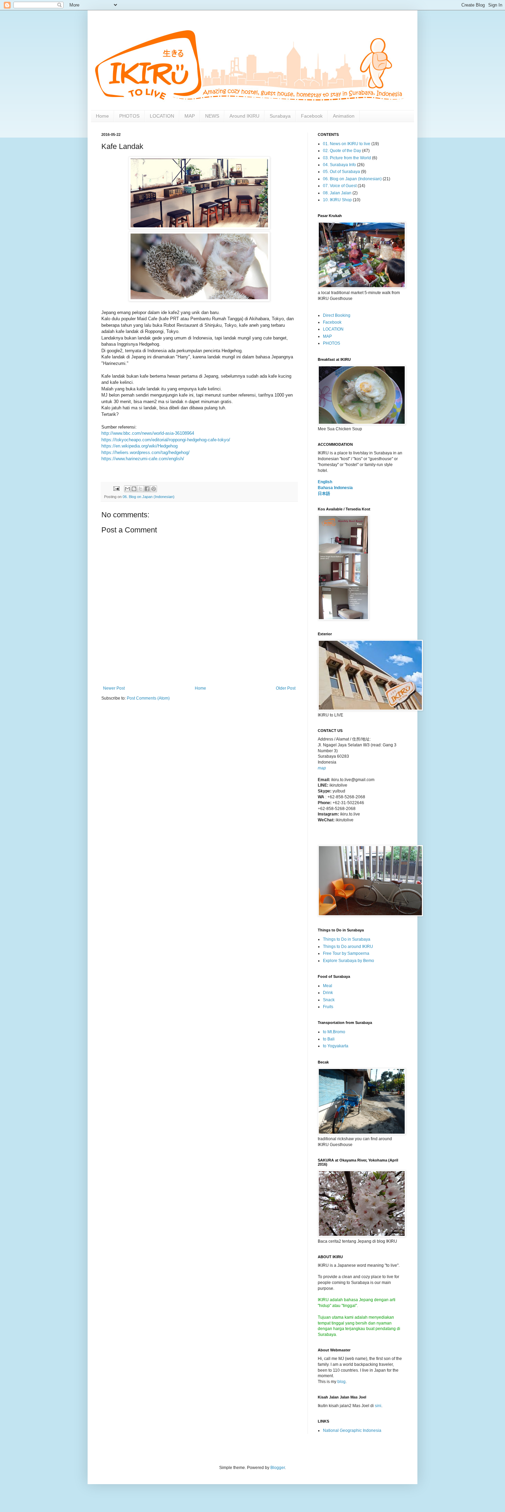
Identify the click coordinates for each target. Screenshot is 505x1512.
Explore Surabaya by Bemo (348, 960)
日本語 (324, 493)
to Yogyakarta (335, 1046)
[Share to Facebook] (147, 488)
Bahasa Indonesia (335, 487)
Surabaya (280, 116)
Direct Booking (336, 315)
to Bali (329, 1039)
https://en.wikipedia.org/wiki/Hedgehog (139, 446)
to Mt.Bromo (334, 1031)
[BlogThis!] (134, 488)
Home (102, 116)
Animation (344, 116)
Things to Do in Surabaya (346, 939)
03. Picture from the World (347, 157)
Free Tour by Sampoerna (346, 953)
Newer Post (114, 688)
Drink (328, 992)
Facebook (312, 116)
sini (378, 1405)
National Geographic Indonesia (352, 1430)
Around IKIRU (244, 116)
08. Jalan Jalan (337, 193)
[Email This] (127, 488)
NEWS (212, 116)
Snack (329, 999)
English (325, 481)
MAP (189, 116)
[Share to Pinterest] (153, 488)
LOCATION (162, 116)
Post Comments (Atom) (148, 698)
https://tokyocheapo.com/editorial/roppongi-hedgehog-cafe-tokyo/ (165, 439)
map (322, 768)
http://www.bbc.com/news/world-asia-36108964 (147, 433)
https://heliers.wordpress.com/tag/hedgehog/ (145, 452)
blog (341, 1381)
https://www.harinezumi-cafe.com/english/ (142, 458)
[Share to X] (140, 488)
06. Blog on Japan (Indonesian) (149, 497)
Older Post (285, 688)
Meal (327, 985)
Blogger (277, 1467)
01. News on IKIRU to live (346, 143)
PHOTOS (129, 116)
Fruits (328, 1006)
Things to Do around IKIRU (348, 946)
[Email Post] (116, 488)
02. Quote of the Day (342, 150)
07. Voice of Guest (340, 185)
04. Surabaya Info (339, 164)
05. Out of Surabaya (341, 171)
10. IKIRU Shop (337, 199)
